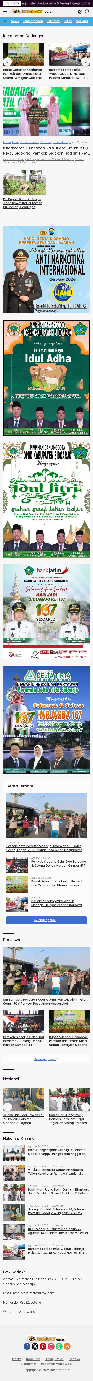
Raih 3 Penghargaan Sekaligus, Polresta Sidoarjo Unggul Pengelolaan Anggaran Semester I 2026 (69, 1119)
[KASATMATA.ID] (32, 11)
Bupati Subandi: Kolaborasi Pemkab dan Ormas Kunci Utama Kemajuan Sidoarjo (22, 74)
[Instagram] (51, 1347)
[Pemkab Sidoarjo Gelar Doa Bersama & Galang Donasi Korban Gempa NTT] (17, 865)
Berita (7, 142)
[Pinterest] (43, 1347)
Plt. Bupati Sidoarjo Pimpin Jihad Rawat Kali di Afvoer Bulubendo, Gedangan (22, 203)
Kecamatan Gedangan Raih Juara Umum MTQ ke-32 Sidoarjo (38, 159)
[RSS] (67, 1347)
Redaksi (74, 1359)
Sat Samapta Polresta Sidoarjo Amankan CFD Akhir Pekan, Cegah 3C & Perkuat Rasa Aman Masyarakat (44, 848)
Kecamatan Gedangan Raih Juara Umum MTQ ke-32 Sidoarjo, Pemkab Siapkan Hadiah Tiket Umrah (45, 153)
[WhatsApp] (59, 1347)
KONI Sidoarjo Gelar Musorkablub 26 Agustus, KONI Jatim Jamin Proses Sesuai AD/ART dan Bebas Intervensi (58, 1231)
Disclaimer (28, 1364)
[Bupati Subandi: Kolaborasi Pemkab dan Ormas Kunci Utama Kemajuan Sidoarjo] (23, 54)
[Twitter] (35, 1347)
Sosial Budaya (62, 142)
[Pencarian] (87, 11)
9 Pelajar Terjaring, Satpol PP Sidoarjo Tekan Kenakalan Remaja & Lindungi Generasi (55, 1172)
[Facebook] (27, 1347)
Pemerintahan (29, 142)
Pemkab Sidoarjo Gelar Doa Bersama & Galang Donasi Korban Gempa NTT (58, 863)
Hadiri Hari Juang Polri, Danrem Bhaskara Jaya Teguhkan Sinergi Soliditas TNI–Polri (22, 1119)
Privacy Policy (54, 1359)
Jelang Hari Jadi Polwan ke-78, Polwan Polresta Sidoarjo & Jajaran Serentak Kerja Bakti (56, 1211)
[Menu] (6, 11)
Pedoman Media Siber (57, 1364)
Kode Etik (33, 1359)
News (15, 142)
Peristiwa (45, 142)
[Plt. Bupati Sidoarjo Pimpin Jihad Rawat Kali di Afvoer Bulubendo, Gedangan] (24, 182)
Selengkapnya (45, 920)
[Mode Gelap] (80, 11)
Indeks (16, 1359)
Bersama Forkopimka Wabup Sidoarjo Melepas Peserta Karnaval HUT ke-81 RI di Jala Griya (69, 74)
